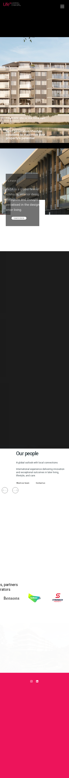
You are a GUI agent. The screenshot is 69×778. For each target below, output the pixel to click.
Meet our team (21, 483)
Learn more (19, 218)
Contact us (38, 483)
